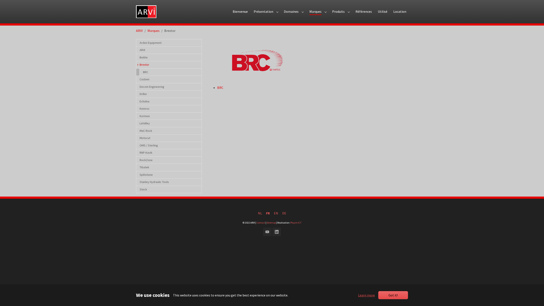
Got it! (393, 295)
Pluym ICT (296, 222)
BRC (220, 87)
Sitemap (271, 222)
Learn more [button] (366, 295)
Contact (260, 222)
